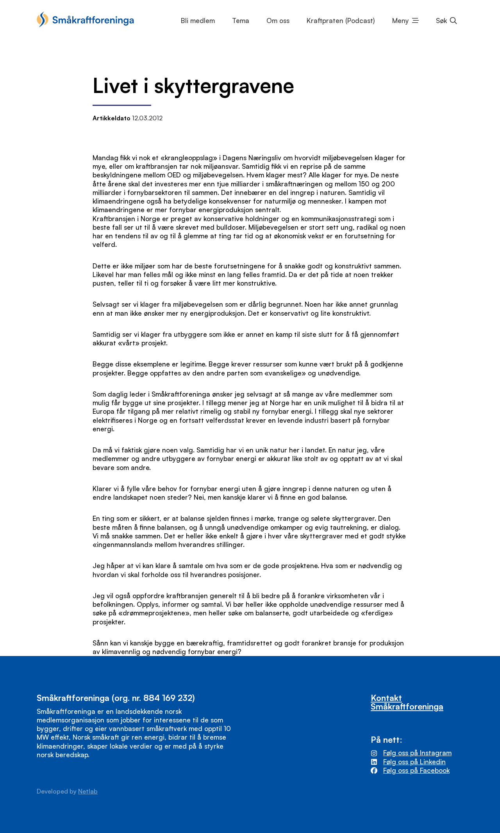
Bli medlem (198, 20)
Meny (400, 20)
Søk (441, 20)
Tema (240, 20)
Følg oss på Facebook (416, 770)
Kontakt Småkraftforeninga (407, 701)
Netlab (88, 791)
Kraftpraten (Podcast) (341, 20)
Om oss (277, 20)
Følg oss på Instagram (417, 753)
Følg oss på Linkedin (414, 762)
